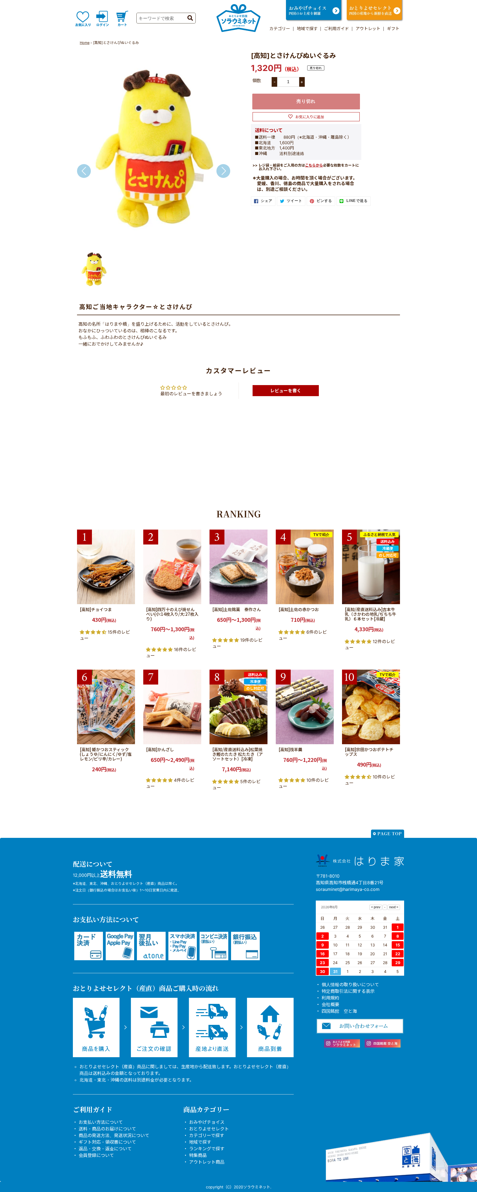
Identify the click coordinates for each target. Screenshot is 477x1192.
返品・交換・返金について (105, 1148)
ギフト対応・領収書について (107, 1142)
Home (84, 43)
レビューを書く (285, 390)
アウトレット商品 (206, 1162)
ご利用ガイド (336, 28)
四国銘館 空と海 (339, 1011)
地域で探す (307, 28)
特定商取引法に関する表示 (348, 991)
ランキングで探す (206, 1148)
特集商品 (198, 1155)
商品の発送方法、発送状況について (114, 1135)
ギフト (393, 28)
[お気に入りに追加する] (129, 598)
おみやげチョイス (206, 1122)
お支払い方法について (101, 1122)
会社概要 (330, 1004)
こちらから (314, 165)
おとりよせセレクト (209, 1129)
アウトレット (368, 28)
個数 (256, 80)
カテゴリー (279, 28)
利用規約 (330, 998)
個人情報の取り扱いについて (350, 984)
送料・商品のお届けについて (107, 1129)
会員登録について (96, 1155)
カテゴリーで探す (206, 1135)
